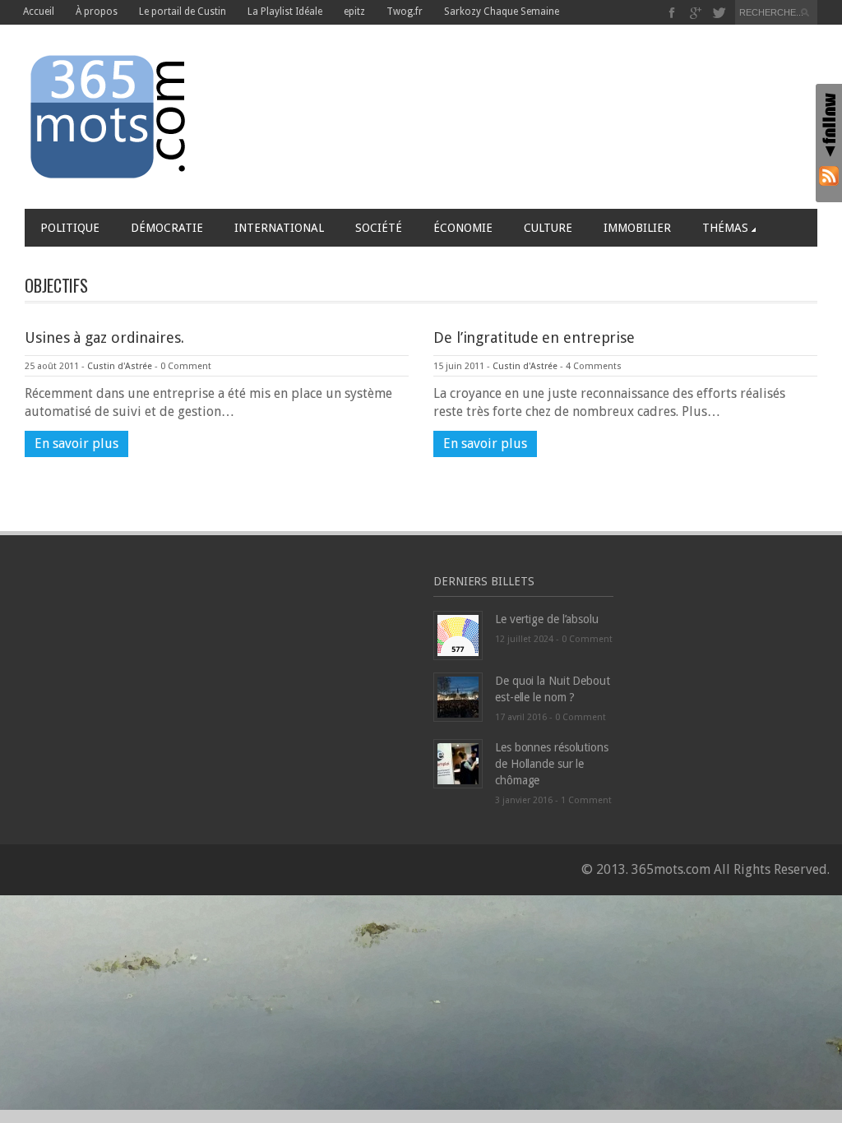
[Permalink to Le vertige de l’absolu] (458, 634)
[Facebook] (672, 13)
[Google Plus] (696, 13)
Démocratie (167, 227)
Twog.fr (404, 11)
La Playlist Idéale (285, 11)
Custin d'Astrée (119, 366)
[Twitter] (719, 13)
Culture (548, 227)
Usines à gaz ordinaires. (104, 337)
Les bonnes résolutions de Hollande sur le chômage (551, 764)
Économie (463, 227)
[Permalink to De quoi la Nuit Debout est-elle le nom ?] (458, 696)
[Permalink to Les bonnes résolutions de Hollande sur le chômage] (458, 762)
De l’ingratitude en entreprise (534, 337)
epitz (354, 11)
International (279, 227)
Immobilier (637, 227)
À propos (97, 11)
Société (378, 227)
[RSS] (829, 175)
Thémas (725, 227)
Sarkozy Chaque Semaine (501, 11)
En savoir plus (76, 443)
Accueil (38, 11)
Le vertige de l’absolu (547, 619)
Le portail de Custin (182, 11)
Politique (69, 227)
